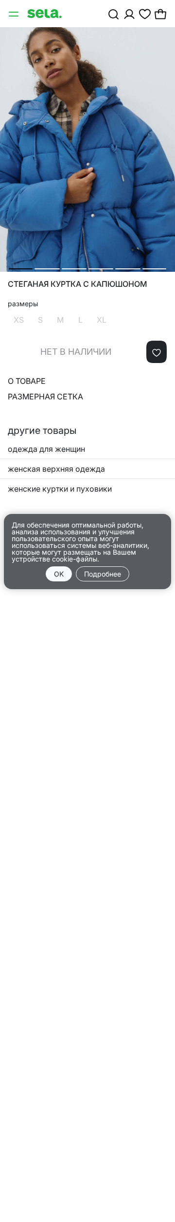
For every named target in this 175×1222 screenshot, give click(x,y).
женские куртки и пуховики (60, 489)
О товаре (27, 381)
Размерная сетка (45, 396)
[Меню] (14, 13)
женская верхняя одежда (56, 469)
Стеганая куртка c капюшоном (77, 284)
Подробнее (102, 574)
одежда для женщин (46, 449)
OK (59, 574)
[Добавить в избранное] (156, 351)
